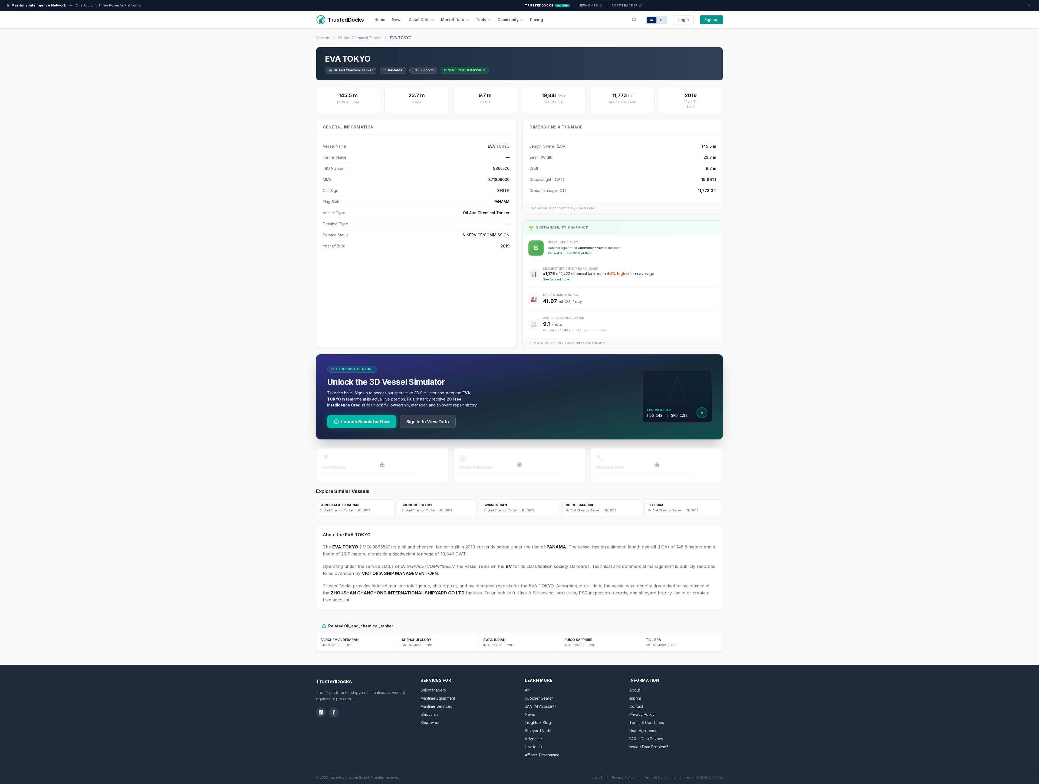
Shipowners (431, 722)
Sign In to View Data (427, 421)
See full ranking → (556, 279)
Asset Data (419, 19)
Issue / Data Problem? (648, 747)
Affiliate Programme (542, 755)
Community (508, 19)
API (528, 690)
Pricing (536, 19)
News (397, 19)
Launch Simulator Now (365, 421)
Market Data (452, 19)
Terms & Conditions (646, 722)
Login (683, 19)
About (634, 690)
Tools (481, 19)
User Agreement (644, 730)
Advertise (533, 738)
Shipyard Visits (538, 730)
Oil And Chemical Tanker (360, 37)
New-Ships (588, 5)
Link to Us (533, 747)
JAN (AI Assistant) (540, 706)
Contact (636, 706)
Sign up (711, 19)
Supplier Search (539, 698)
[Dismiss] (1029, 5)
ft (661, 20)
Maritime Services (436, 706)
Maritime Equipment (437, 698)
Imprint (635, 698)
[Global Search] (634, 20)
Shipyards (429, 714)
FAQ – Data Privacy (646, 738)
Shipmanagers (433, 690)
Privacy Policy (642, 714)
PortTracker (624, 5)
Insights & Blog (538, 722)
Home (379, 19)
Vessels (323, 37)
